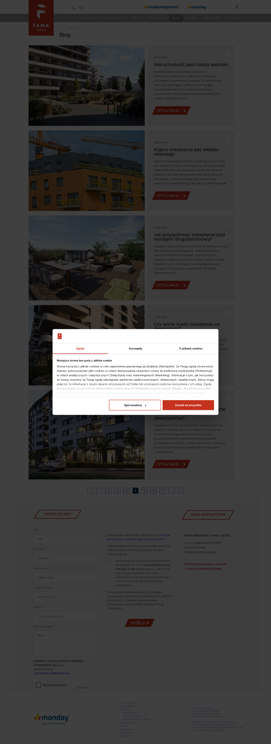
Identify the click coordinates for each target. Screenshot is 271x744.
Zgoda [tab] (80, 348)
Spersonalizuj (133, 405)
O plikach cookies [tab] (190, 348)
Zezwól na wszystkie (188, 405)
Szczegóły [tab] (135, 348)
